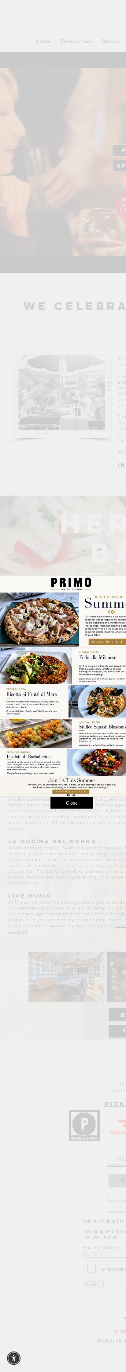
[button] (72, 803)
